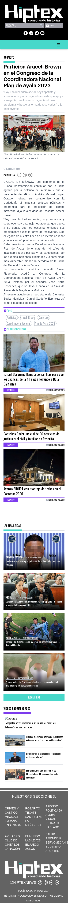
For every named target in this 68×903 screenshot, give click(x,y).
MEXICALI (11, 816)
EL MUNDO (32, 836)
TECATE (30, 812)
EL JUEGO (32, 844)
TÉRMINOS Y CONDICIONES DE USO (25, 895)
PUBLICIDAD (56, 895)
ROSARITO (32, 808)
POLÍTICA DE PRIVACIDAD (33, 890)
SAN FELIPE (33, 816)
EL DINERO (53, 846)
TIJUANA (11, 821)
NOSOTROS (33, 900)
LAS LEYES (33, 840)
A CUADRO (12, 836)
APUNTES (52, 850)
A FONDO (52, 806)
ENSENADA (13, 825)
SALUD (50, 834)
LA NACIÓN (12, 848)
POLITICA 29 (54, 810)
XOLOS (30, 848)
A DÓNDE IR (54, 838)
